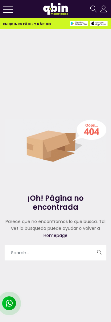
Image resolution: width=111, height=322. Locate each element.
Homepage (55, 235)
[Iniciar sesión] (104, 9)
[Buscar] (93, 9)
